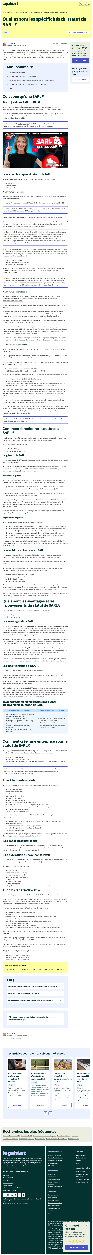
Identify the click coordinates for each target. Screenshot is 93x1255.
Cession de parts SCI (26, 1139)
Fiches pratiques (7, 12)
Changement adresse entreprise (44, 1136)
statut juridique (23, 124)
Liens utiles (52, 1191)
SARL (31, 12)
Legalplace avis (73, 1139)
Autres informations (83, 1168)
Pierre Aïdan (11, 43)
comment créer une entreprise (32, 944)
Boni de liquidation (63, 1136)
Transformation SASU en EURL (56, 1139)
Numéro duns (40, 1139)
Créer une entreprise (21, 12)
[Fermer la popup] (87, 1225)
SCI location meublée (10, 1139)
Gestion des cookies (82, 1182)
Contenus (79, 1152)
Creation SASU (26, 1136)
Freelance (75, 1136)
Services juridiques (55, 1152)
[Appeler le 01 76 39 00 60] (81, 4)
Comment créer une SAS (11, 1136)
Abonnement (53, 1171)
